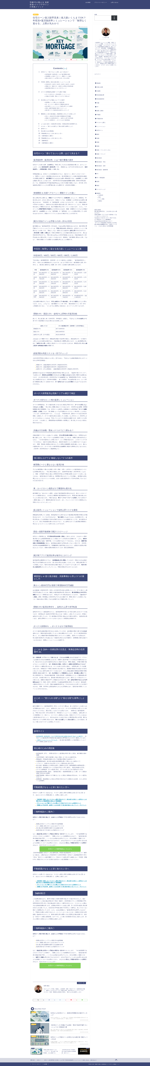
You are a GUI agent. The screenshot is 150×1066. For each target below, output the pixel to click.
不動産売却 (100, 118)
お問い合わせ (114, 2)
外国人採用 (100, 87)
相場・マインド (101, 154)
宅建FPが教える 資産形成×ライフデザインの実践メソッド (39, 4)
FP (97, 106)
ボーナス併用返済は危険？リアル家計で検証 (53, 92)
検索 (96, 14)
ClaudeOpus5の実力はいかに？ (103, 221)
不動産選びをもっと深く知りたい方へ (51, 133)
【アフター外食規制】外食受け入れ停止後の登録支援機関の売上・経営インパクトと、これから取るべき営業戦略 (106, 224)
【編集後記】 (45, 140)
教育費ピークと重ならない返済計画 (55, 102)
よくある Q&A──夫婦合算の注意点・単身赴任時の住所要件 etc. (59, 124)
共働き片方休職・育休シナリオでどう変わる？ (58, 96)
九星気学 (101, 195)
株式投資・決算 (101, 165)
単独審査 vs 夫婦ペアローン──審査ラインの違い (59, 76)
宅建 (98, 102)
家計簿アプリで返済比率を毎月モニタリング (57, 110)
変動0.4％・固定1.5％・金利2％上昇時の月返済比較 (59, 86)
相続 (98, 185)
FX (97, 173)
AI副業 (98, 91)
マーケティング (101, 189)
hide (65, 68)
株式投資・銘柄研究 (102, 169)
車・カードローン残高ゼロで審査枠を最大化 (57, 104)
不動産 (98, 114)
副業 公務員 (100, 110)
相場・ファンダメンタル (103, 150)
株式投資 (99, 158)
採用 (98, 181)
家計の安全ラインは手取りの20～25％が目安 (57, 78)
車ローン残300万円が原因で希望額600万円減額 (58, 116)
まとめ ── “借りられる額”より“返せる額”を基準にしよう (57, 126)
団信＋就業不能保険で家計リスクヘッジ (56, 108)
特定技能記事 (100, 95)
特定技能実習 (100, 99)
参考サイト (44, 128)
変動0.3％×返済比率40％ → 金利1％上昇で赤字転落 (59, 118)
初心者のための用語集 (47, 131)
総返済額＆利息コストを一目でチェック (56, 88)
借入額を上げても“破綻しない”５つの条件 (53, 100)
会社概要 (88, 2)
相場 (98, 146)
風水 (100, 197)
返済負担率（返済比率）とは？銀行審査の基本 (58, 74)
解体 (98, 134)
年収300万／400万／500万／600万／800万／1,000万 (60, 84)
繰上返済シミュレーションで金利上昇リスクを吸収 (59, 106)
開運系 (98, 193)
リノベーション (101, 126)
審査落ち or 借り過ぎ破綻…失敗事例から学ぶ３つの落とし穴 (58, 114)
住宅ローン (36, 14)
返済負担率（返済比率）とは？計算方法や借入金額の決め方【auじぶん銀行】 (59, 736)
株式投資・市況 (101, 161)
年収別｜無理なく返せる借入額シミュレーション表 (55, 82)
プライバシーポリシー (100, 2)
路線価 (98, 83)
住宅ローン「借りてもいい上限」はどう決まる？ (55, 72)
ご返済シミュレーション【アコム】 (47, 740)
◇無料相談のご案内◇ (47, 135)
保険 (98, 142)
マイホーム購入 (101, 122)
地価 (98, 138)
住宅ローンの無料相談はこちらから (60, 849)
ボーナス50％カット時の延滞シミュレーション (58, 94)
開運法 (100, 201)
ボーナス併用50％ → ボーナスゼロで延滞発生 (58, 120)
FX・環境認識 (101, 177)
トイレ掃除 (101, 199)
